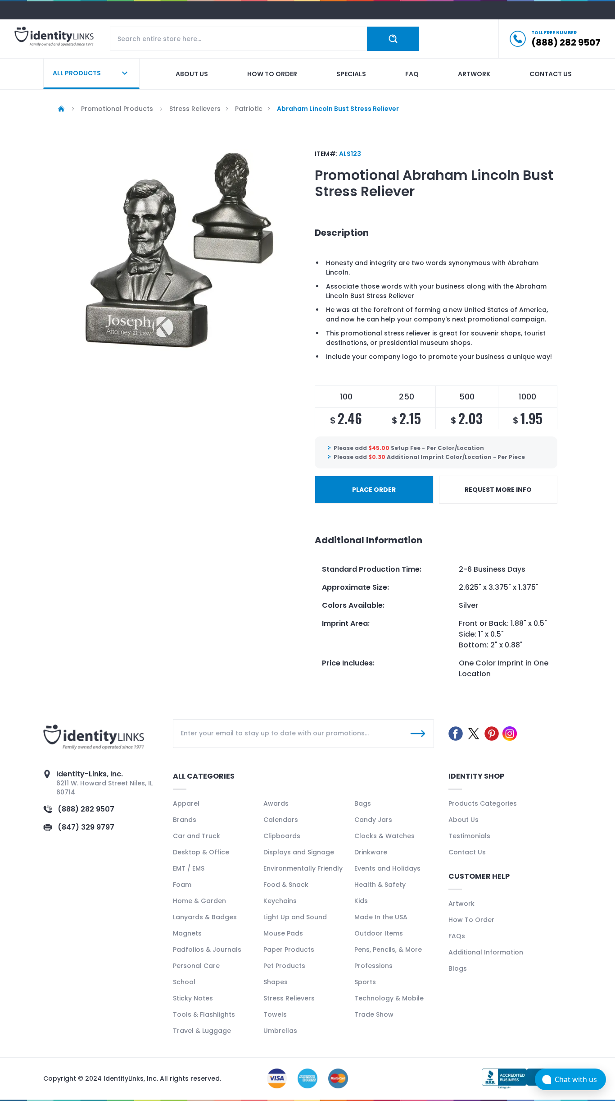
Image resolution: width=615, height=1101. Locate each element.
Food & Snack (285, 884)
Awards (276, 803)
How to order (272, 73)
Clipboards (281, 835)
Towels (275, 1014)
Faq (412, 73)
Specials (351, 73)
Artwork (474, 73)
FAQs (456, 935)
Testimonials (469, 835)
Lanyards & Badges (205, 917)
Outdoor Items (378, 933)
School (184, 981)
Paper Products (288, 949)
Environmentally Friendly (303, 868)
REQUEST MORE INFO (498, 489)
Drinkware (370, 852)
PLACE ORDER (374, 489)
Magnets (187, 933)
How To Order (471, 919)
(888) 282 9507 (86, 809)
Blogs (457, 968)
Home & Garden (199, 900)
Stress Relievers (289, 998)
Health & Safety (380, 884)
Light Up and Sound (295, 917)
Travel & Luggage (202, 1030)
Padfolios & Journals (207, 949)
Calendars (280, 819)
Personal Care (196, 965)
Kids (361, 900)
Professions (373, 965)
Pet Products (284, 965)
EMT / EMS (188, 868)
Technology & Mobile (389, 998)
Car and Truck (196, 835)
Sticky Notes (193, 998)
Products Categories (482, 803)
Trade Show (373, 1014)
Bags (362, 803)
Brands (184, 819)
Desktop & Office (201, 852)
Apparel (186, 803)
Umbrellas (280, 1030)
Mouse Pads (283, 933)
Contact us (550, 73)
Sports (365, 981)
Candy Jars (373, 819)
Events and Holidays (387, 868)
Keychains (280, 900)
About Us (463, 819)
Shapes (275, 981)
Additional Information (485, 952)
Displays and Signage (298, 852)
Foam (182, 884)
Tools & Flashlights (204, 1014)
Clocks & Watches (384, 835)
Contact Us (467, 852)
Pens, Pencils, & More (388, 949)
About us (192, 73)
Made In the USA (380, 917)
